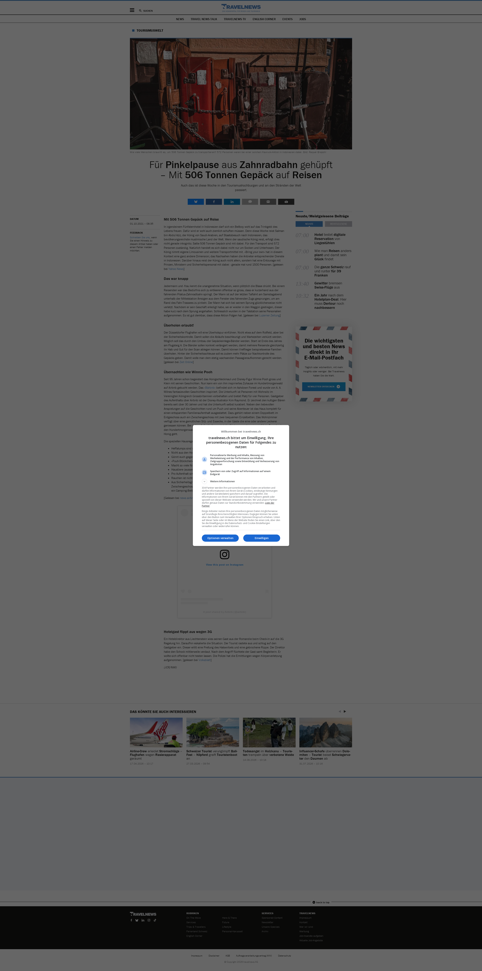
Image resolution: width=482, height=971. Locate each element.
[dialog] (241, 485)
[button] (241, 481)
